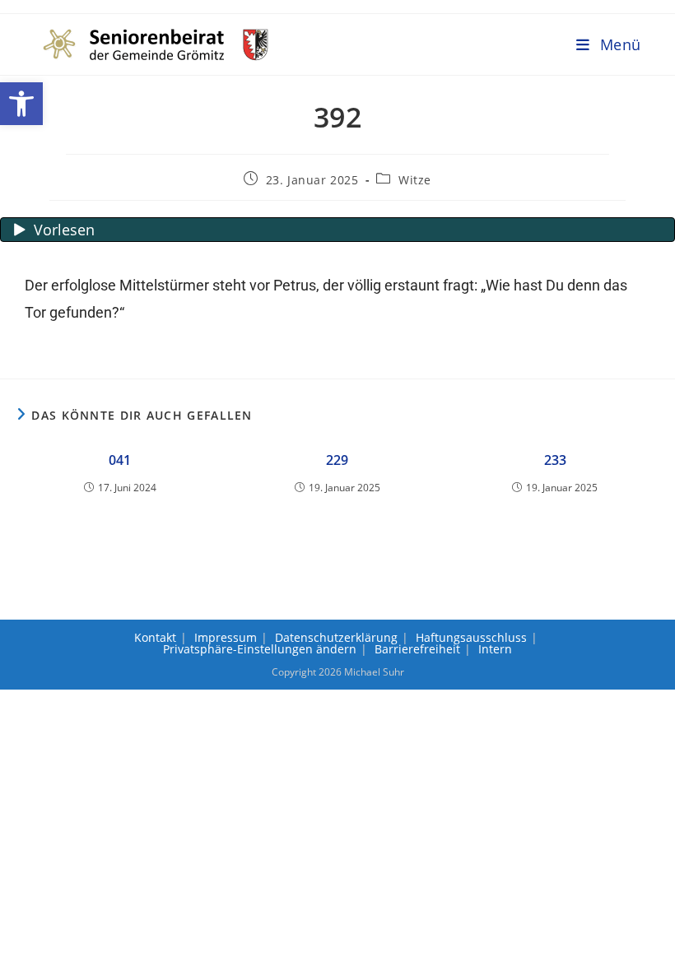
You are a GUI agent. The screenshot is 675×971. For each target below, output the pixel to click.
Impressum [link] (225, 637)
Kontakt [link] (155, 637)
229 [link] (337, 460)
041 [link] (120, 460)
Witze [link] (414, 180)
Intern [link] (495, 649)
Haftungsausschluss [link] (471, 637)
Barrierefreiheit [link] (417, 649)
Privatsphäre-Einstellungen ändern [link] (259, 649)
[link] (21, 103)
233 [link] (555, 460)
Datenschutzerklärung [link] (336, 637)
